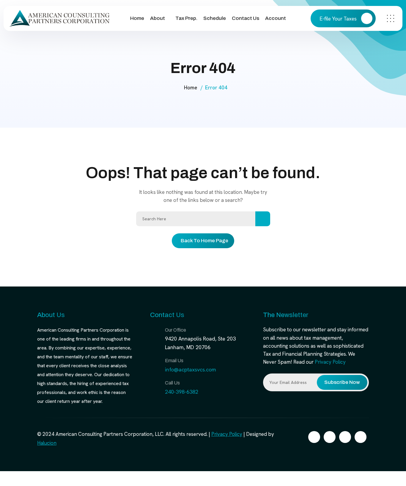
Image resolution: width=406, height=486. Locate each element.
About (157, 18)
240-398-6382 (181, 391)
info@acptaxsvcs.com (190, 369)
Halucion (46, 443)
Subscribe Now (342, 382)
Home (137, 18)
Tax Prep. (186, 18)
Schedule (214, 18)
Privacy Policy (330, 362)
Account (275, 18)
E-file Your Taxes (339, 18)
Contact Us (245, 18)
